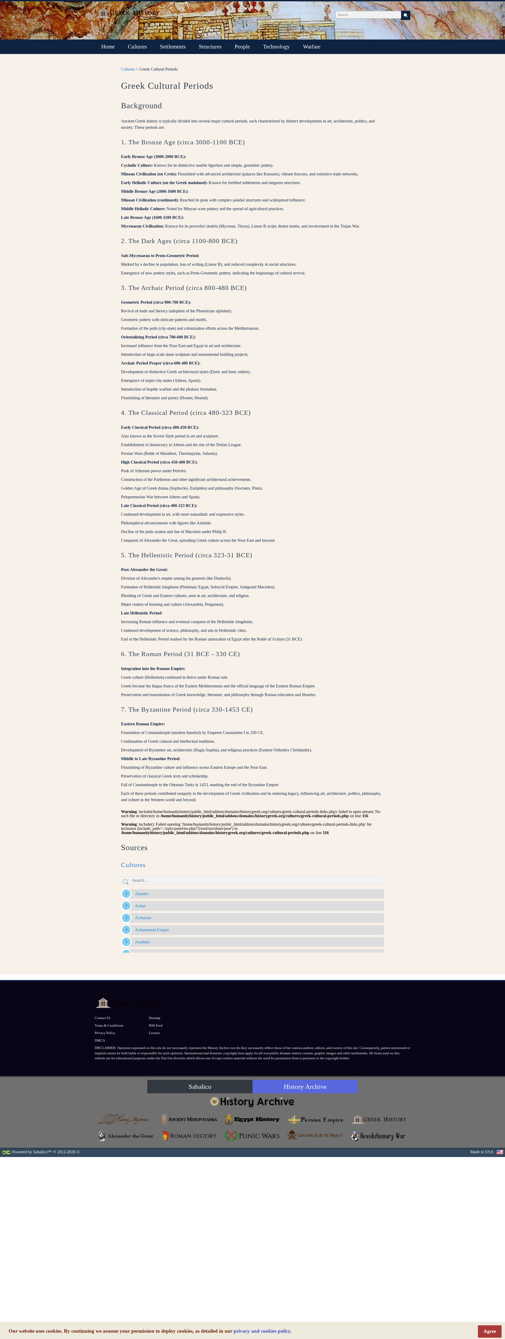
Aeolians (142, 942)
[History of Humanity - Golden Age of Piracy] (315, 1135)
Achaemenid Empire (152, 930)
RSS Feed (156, 1025)
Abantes (142, 894)
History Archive (305, 1086)
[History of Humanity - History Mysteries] (126, 1119)
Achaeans (143, 917)
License (154, 1033)
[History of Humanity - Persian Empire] (315, 1119)
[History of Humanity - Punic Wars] (252, 1136)
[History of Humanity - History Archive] (252, 1102)
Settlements (173, 46)
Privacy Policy (105, 1033)
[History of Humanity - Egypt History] (252, 1119)
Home (108, 46)
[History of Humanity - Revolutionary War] (378, 1136)
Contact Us (102, 1018)
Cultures (137, 46)
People (242, 46)
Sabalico (200, 1086)
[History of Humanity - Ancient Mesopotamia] (189, 1119)
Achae (140, 906)
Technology (276, 46)
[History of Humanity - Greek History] (378, 1119)
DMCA (100, 1040)
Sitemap (154, 1018)
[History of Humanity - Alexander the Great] (126, 1136)
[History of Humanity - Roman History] (189, 1136)
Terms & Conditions (109, 1025)
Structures (210, 46)
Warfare (311, 46)
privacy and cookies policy (262, 1331)
